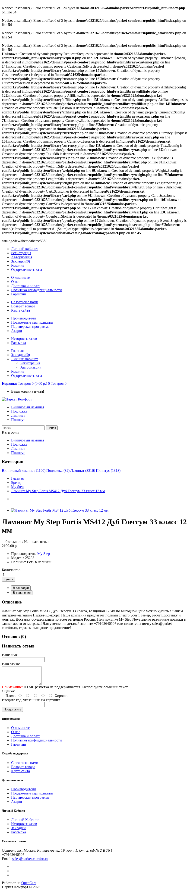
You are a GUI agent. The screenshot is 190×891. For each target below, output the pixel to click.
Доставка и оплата (25, 286)
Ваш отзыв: (11, 664)
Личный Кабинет (25, 820)
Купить (8, 579)
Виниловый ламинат (27, 407)
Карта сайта (20, 310)
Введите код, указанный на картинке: (31, 700)
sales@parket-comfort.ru (30, 859)
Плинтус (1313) (108, 470)
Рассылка (18, 343)
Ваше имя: (10, 655)
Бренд (16, 483)
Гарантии (18, 294)
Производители (23, 318)
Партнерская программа (30, 326)
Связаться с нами (24, 302)
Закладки (18, 828)
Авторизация (21, 257)
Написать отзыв (36, 542)
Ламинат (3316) (82, 470)
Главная (17, 478)
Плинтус (18, 420)
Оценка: (8, 691)
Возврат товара (23, 306)
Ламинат (18, 415)
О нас (15, 282)
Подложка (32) (58, 470)
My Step (17, 487)
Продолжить (12, 709)
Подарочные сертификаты (32, 322)
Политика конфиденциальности (36, 290)
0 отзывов (13, 542)
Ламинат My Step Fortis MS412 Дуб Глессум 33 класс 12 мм (58, 491)
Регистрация (21, 253)
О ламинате (20, 277)
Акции (16, 331)
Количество (11, 570)
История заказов (24, 339)
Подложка (19, 411)
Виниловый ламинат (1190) (23, 470)
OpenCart (28, 883)
